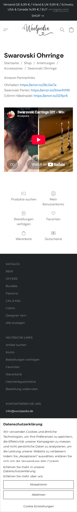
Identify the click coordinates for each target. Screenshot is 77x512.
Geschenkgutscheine (21, 381)
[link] (38, 15)
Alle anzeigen (15, 323)
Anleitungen (46, 63)
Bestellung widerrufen (22, 389)
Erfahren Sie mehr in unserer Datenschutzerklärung (24, 469)
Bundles (11, 286)
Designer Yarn (16, 315)
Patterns (12, 293)
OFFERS (12, 279)
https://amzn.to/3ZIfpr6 (51, 96)
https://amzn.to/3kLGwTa (38, 85)
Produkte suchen (23, 199)
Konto (10, 352)
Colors (10, 308)
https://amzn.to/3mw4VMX (50, 90)
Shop (28, 63)
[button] (38, 30)
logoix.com (61, 9)
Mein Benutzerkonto (53, 201)
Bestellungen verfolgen (23, 221)
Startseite (11, 63)
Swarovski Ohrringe (42, 68)
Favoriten (53, 219)
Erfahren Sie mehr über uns (23, 476)
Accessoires (13, 68)
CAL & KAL (13, 301)
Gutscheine (53, 239)
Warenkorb (24, 239)
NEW (9, 271)
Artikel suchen (16, 345)
